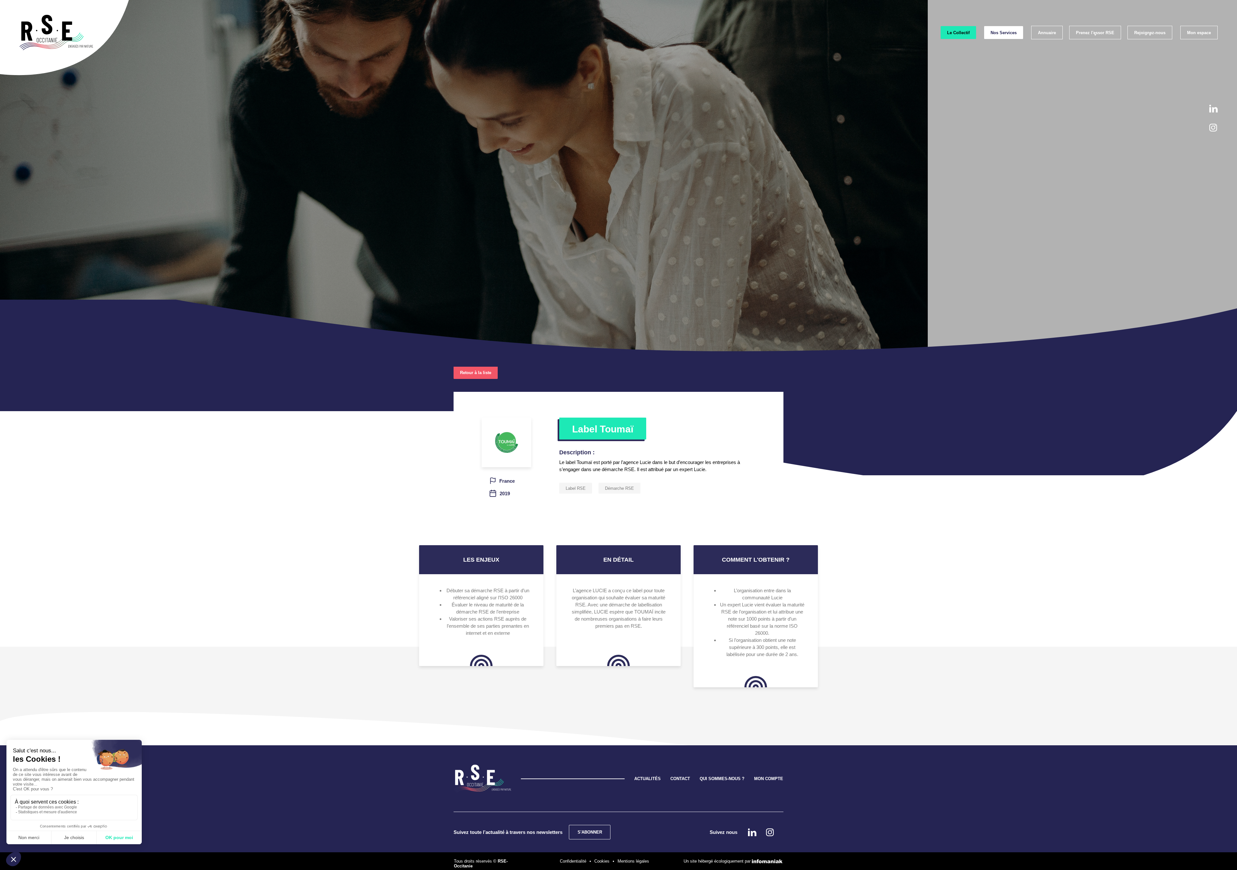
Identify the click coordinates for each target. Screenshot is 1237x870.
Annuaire (1047, 32)
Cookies (601, 861)
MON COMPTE (768, 778)
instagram (1213, 127)
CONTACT (680, 778)
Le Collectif (958, 32)
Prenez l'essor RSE (1095, 32)
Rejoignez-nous (1149, 32)
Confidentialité (573, 861)
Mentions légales (633, 861)
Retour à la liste (475, 372)
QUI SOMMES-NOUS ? (722, 778)
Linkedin (1213, 108)
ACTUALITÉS (647, 778)
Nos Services (1004, 32)
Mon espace (1199, 32)
